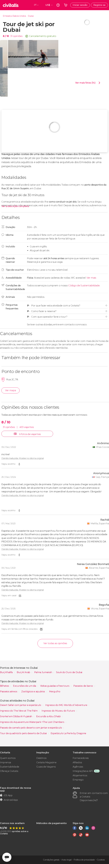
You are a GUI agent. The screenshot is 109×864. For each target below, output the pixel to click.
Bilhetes (5, 686)
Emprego (78, 779)
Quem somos (7, 758)
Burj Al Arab (24, 672)
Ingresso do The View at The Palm (19, 710)
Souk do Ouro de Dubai (69, 672)
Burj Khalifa (6, 672)
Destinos (41, 758)
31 (11, 36)
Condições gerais (51, 859)
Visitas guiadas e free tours (55, 686)
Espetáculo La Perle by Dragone (68, 733)
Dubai (30, 16)
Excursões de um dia (25, 686)
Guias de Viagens (46, 766)
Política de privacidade (84, 859)
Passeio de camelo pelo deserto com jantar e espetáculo (31, 727)
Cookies (101, 859)
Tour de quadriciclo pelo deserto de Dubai (23, 733)
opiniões (17, 36)
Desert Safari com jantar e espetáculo (21, 705)
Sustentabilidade (9, 766)
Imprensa (5, 762)
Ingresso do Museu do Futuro (58, 710)
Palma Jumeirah (43, 672)
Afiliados (77, 762)
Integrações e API (83, 771)
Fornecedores (81, 758)
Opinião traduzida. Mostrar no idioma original (22, 458)
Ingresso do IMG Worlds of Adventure (66, 705)
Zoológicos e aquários (33, 691)
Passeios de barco (83, 686)
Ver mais (91, 277)
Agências (78, 766)
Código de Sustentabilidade (84, 285)
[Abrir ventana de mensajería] (6, 857)
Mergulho (54, 691)
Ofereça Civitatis (9, 771)
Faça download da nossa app (15, 789)
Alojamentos (80, 775)
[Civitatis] (10, 5)
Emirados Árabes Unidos (14, 16)
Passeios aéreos (9, 691)
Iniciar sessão (80, 5)
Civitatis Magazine (46, 762)
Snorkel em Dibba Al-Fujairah (16, 716)
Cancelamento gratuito (42, 36)
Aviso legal (66, 859)
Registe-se (99, 5)
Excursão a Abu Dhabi (48, 716)
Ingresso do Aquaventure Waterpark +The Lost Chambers (32, 722)
